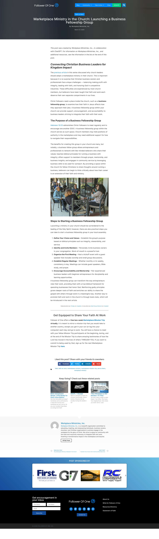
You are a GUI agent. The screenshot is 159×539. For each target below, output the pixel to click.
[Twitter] (75, 509)
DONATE (116, 5)
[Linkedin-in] (79, 509)
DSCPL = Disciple (77, 394)
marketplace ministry (73, 368)
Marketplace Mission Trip (94, 320)
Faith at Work (79, 14)
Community (86, 5)
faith (56, 368)
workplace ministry (80, 370)
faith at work (63, 368)
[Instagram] (93, 509)
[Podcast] (84, 509)
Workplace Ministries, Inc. (69, 426)
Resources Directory (110, 507)
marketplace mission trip (89, 368)
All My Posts (66, 440)
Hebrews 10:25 (57, 125)
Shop (109, 5)
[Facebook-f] (71, 509)
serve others (101, 368)
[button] (124, 5)
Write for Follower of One (111, 503)
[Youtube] (88, 509)
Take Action (98, 5)
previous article (60, 72)
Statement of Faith (109, 510)
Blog (78, 5)
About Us (106, 499)
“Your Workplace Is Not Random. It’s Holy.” (99, 394)
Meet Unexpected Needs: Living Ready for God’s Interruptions (59, 395)
